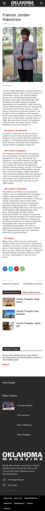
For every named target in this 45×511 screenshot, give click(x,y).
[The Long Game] (8, 415)
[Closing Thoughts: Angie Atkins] (8, 302)
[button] (4, 3)
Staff (5, 23)
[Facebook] (5, 268)
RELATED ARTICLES (12, 293)
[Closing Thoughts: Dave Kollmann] (8, 314)
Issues (11, 9)
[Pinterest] (16, 268)
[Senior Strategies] (8, 434)
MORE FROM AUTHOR (31, 293)
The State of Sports (24, 405)
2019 (18, 9)
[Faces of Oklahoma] (8, 425)
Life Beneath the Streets (32, 284)
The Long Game (23, 415)
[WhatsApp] (22, 268)
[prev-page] (4, 335)
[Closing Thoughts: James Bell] (8, 326)
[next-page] (8, 335)
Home (4, 9)
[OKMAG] (22, 456)
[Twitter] (10, 268)
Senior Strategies (23, 434)
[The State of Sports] (8, 405)
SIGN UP (6, 365)
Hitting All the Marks (10, 284)
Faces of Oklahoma (24, 425)
